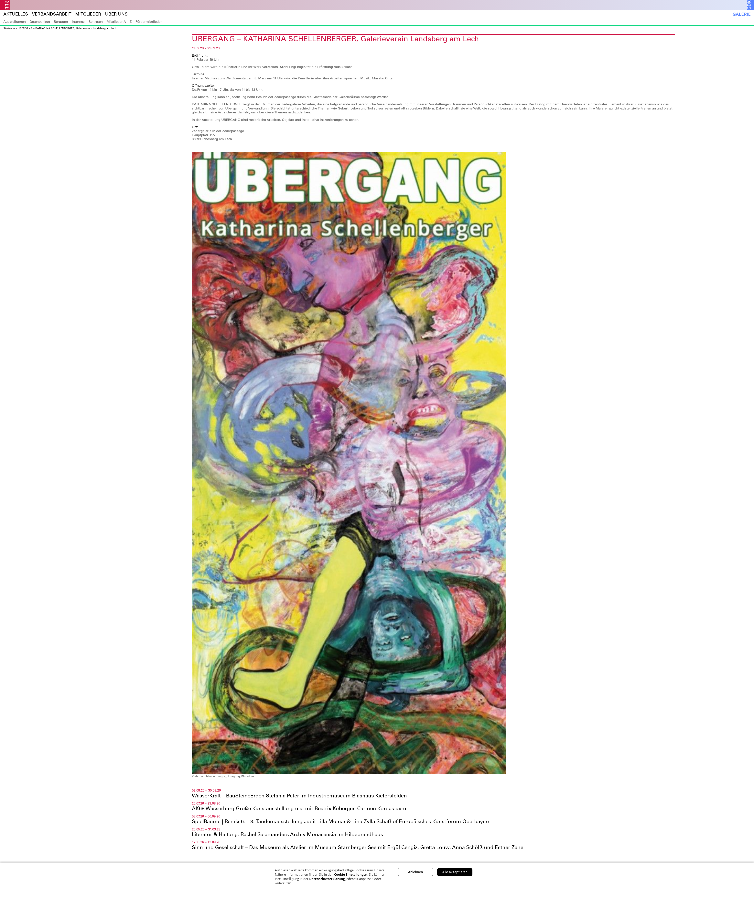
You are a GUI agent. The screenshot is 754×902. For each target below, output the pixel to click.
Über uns (116, 14)
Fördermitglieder (148, 22)
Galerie (742, 14)
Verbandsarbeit (51, 14)
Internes (78, 22)
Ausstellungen (14, 22)
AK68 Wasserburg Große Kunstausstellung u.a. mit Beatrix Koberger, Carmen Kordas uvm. (300, 808)
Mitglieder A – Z (119, 22)
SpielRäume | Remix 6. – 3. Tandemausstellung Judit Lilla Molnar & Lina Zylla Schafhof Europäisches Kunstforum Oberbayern (341, 821)
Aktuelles (15, 14)
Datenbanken (40, 22)
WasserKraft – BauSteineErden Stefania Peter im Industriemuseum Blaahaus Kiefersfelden (299, 796)
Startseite (9, 28)
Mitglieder (88, 14)
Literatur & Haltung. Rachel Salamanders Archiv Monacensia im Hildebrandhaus (287, 834)
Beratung (61, 22)
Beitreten (96, 22)
